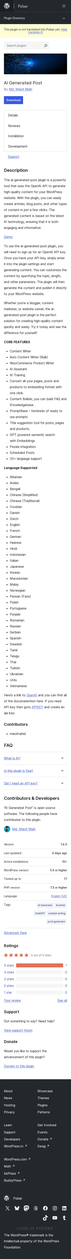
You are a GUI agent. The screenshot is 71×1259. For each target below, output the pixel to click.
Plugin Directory (14, 18)
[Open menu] (64, 6)
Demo (8, 237)
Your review (12, 1000)
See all (62, 1000)
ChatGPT (40, 913)
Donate (44, 1139)
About (8, 1091)
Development (17, 146)
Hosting (9, 1105)
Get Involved (46, 1125)
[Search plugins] (46, 46)
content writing (56, 913)
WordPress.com (17, 1159)
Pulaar (17, 1198)
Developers (12, 1139)
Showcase (45, 1091)
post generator (56, 921)
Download (14, 100)
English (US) (59, 896)
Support (13, 157)
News (8, 1098)
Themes (43, 1098)
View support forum (18, 1030)
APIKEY (37, 707)
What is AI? (12, 758)
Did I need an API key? (21, 783)
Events (42, 1132)
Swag (43, 1146)
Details (13, 115)
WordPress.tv (15, 1146)
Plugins (42, 1105)
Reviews (14, 126)
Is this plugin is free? (18, 771)
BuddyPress (14, 1180)
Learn (8, 1125)
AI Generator (45, 905)
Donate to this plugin (19, 1066)
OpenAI (31, 695)
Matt (9, 1166)
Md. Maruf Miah (20, 89)
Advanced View (15, 933)
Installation (16, 136)
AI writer (60, 905)
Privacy (9, 1112)
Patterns (43, 1112)
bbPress (12, 1173)
